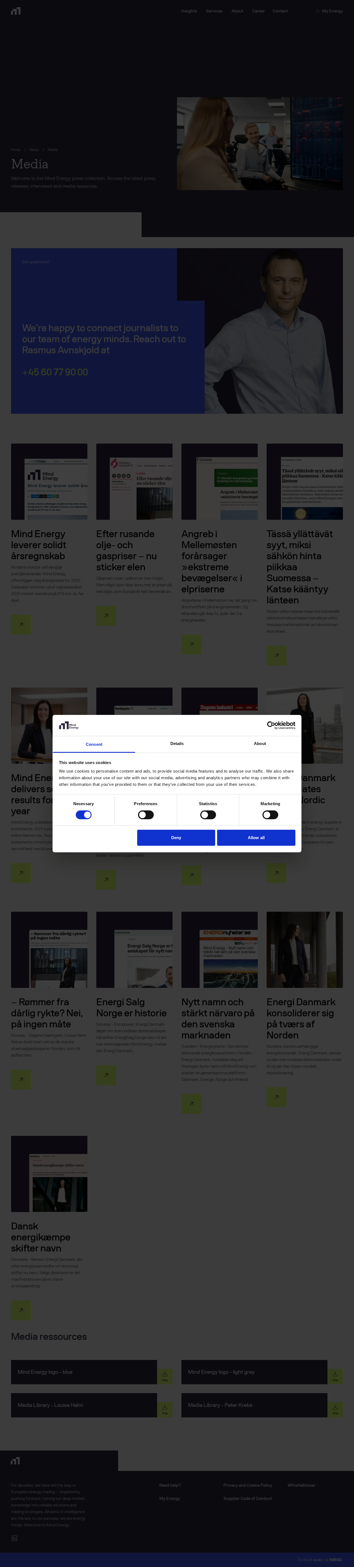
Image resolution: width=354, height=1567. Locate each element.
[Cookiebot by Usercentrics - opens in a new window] (271, 725)
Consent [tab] (94, 744)
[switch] (146, 814)
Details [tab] (177, 743)
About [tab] (260, 743)
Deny (176, 837)
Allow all (256, 837)
